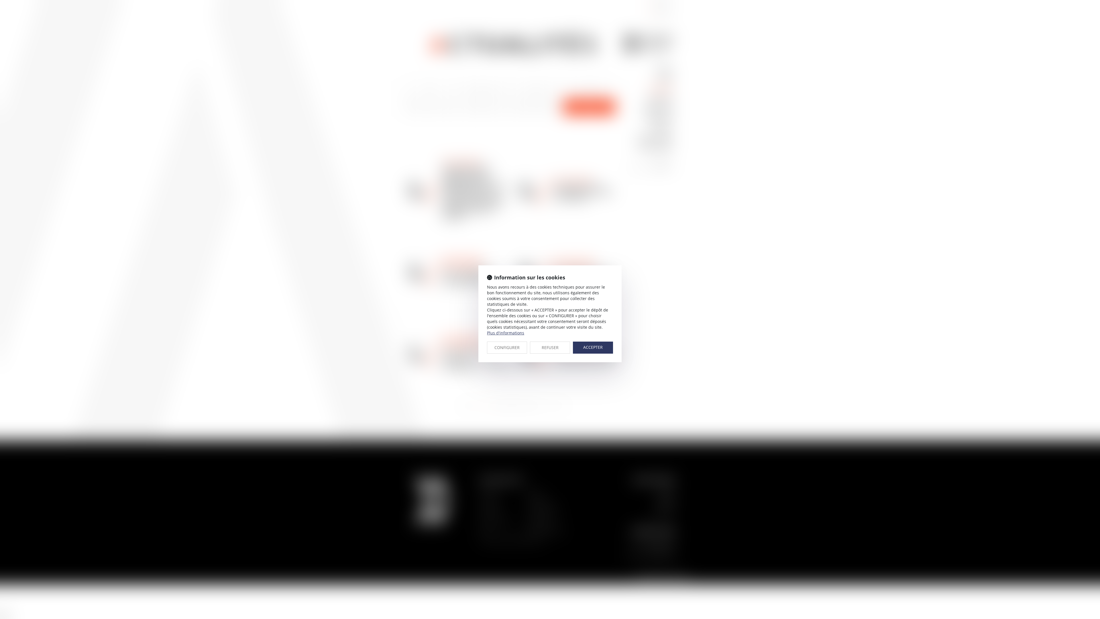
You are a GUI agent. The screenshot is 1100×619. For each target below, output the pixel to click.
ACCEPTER (593, 347)
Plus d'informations (505, 333)
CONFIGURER (507, 347)
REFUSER (550, 347)
